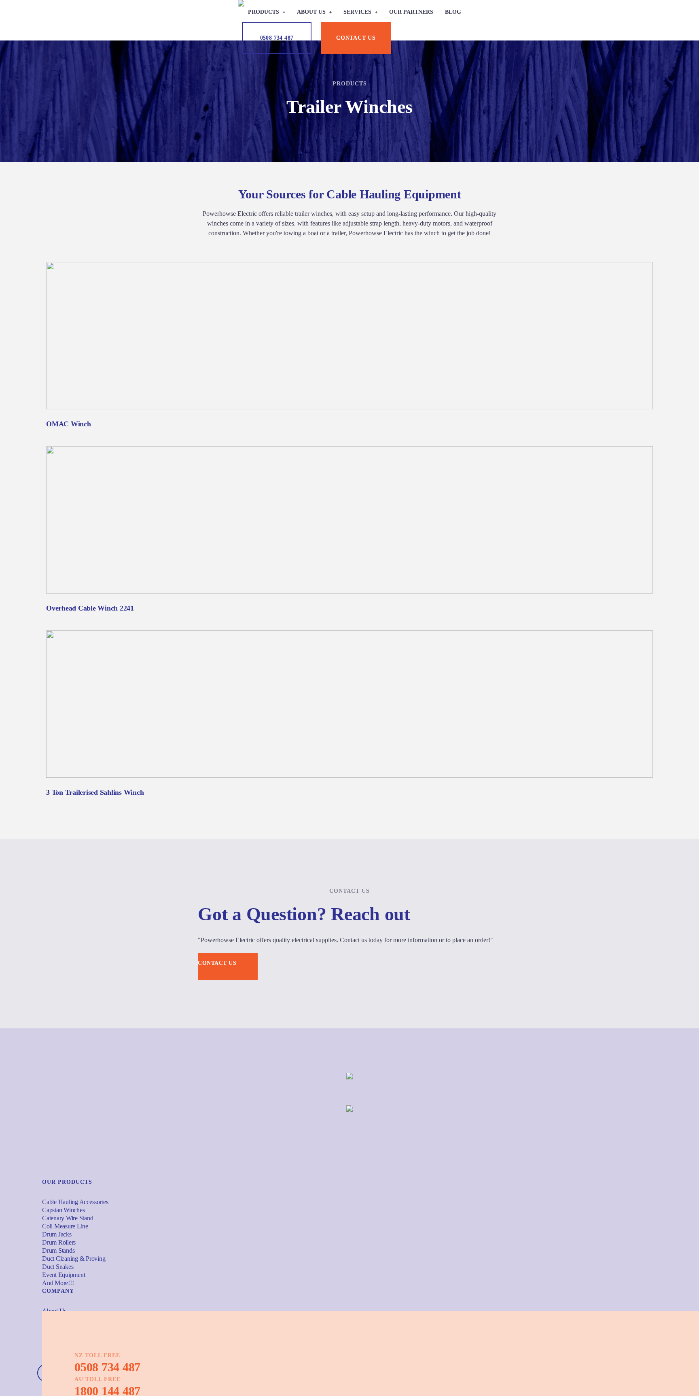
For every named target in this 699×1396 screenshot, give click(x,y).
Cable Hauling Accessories (75, 1201)
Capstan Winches (63, 1210)
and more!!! (58, 1282)
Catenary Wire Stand (67, 1218)
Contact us (356, 38)
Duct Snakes (57, 1266)
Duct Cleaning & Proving (73, 1258)
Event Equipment (63, 1274)
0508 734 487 (277, 38)
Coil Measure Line (65, 1226)
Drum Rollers (59, 1242)
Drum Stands (58, 1250)
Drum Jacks (57, 1234)
